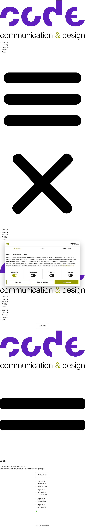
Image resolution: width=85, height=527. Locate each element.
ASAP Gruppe (42, 486)
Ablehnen (18, 282)
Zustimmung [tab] (17, 248)
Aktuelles (5, 47)
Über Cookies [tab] (67, 248)
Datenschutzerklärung (68, 265)
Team (3, 52)
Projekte (4, 50)
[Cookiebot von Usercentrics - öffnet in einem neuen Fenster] (71, 244)
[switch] (33, 275)
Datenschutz (42, 484)
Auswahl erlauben (42, 282)
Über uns (5, 42)
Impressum (41, 481)
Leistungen (5, 45)
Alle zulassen (67, 282)
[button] (42, 141)
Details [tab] (43, 248)
